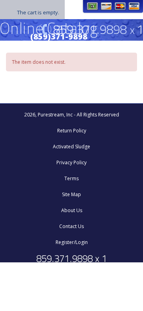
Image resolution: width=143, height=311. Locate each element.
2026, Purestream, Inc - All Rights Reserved (71, 114)
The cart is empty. (38, 12)
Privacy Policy (71, 162)
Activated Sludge (71, 146)
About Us (71, 210)
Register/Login (72, 242)
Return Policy (71, 130)
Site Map (71, 194)
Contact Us (71, 226)
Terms (71, 178)
